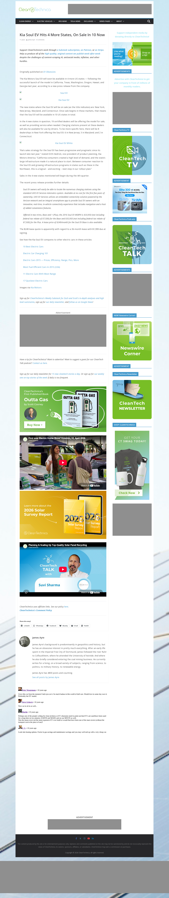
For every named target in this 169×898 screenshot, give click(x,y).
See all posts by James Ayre (45, 677)
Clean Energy (25, 21)
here (66, 606)
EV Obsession (49, 71)
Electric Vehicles (44, 21)
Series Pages (104, 21)
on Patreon (86, 50)
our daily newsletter (55, 302)
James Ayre (31, 40)
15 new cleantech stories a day (66, 373)
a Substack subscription (68, 50)
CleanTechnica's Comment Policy (36, 610)
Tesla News (75, 21)
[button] (32, 21)
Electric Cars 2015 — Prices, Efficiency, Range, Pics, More (51, 260)
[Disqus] (63, 715)
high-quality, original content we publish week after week (72, 53)
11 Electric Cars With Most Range (39, 273)
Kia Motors (36, 287)
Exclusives (88, 21)
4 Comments (40, 40)
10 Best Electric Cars (33, 246)
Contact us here (40, 363)
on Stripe (99, 50)
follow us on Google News (81, 302)
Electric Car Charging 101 (35, 253)
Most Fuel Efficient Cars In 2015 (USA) (41, 267)
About (119, 21)
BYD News (63, 21)
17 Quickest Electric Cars (35, 280)
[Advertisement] (110, 9)
